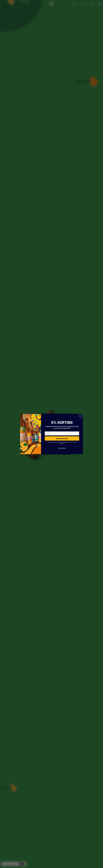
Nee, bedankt (62, 448)
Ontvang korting (62, 438)
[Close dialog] (80, 416)
